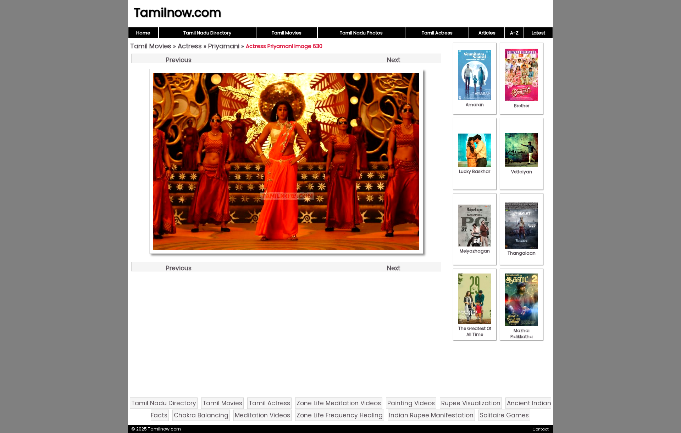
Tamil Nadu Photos (361, 32)
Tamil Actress (437, 32)
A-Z (514, 32)
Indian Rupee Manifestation (431, 415)
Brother (521, 106)
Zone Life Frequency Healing (340, 415)
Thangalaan (522, 253)
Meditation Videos (262, 415)
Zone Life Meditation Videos (339, 403)
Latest (538, 32)
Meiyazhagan (475, 251)
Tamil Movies (286, 32)
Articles (486, 32)
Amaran (475, 105)
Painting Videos (411, 403)
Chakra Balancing (201, 415)
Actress (190, 46)
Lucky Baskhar (474, 171)
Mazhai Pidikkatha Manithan (521, 337)
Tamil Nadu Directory (207, 32)
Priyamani (223, 46)
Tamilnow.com (177, 12)
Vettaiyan (521, 172)
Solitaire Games (504, 415)
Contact (540, 429)
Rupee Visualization (470, 403)
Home (143, 32)
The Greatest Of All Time (474, 331)
